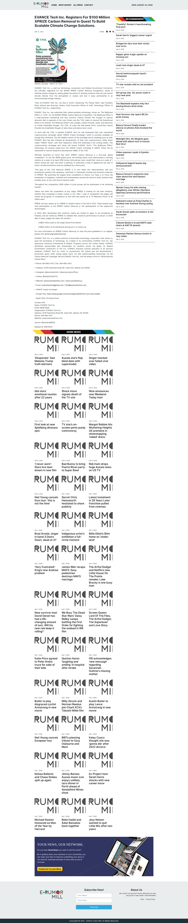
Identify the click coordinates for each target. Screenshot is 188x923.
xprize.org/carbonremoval (55, 234)
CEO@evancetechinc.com (75, 285)
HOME (54, 5)
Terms (142, 899)
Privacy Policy (150, 899)
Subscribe (94, 907)
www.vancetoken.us (74, 281)
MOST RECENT (65, 5)
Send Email (44, 308)
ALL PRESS (78, 5)
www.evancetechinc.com (54, 281)
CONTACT (88, 5)
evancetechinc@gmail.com (53, 285)
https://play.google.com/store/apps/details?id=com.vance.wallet (73, 294)
